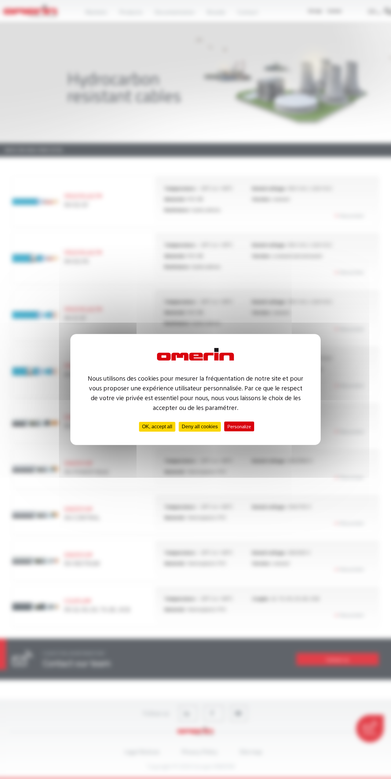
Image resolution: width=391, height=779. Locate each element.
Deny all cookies (200, 426)
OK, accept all (157, 426)
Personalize (239, 426)
